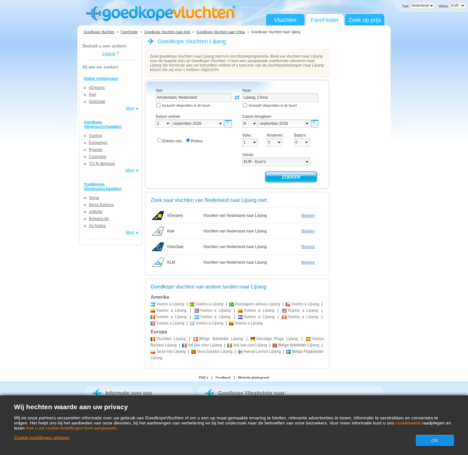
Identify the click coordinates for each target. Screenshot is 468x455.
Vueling (95, 135)
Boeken (308, 215)
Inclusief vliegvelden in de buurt (186, 105)
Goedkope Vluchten (99, 32)
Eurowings (98, 142)
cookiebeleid (408, 422)
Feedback (223, 377)
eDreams (97, 87)
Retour (197, 141)
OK (434, 440)
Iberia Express (101, 205)
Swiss (94, 198)
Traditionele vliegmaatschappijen (102, 186)
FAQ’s (203, 377)
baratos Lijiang (214, 351)
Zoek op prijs (364, 20)
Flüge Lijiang (277, 339)
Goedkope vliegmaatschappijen (102, 124)
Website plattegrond (253, 377)
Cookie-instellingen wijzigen (41, 437)
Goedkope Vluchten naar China (220, 32)
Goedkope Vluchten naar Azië (167, 32)
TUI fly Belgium (102, 163)
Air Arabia (97, 226)
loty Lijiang (171, 351)
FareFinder (325, 20)
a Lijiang (170, 304)
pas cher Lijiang (205, 345)
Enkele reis (172, 141)
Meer (130, 108)
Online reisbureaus (101, 78)
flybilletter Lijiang (221, 339)
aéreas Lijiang (257, 304)
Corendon (97, 156)
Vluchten (285, 20)
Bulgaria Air (99, 219)
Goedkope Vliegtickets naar (251, 393)
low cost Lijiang (250, 345)
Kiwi (92, 94)
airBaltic (96, 212)
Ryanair (96, 149)
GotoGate (97, 101)
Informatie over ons (128, 393)
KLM (171, 262)
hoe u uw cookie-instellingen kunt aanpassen (71, 427)
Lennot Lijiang (262, 351)
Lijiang (108, 53)
